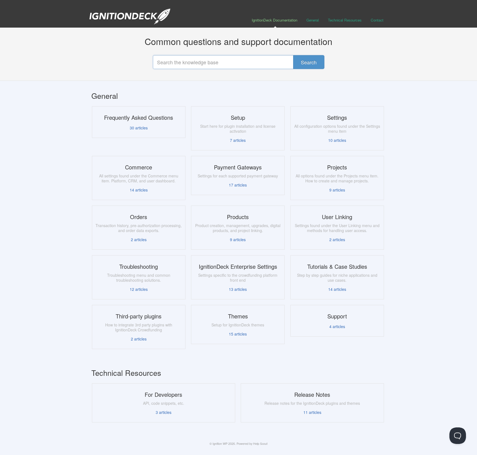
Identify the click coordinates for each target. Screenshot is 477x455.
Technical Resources (345, 20)
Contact (377, 20)
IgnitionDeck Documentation (274, 20)
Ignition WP (220, 443)
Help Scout (260, 443)
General (312, 20)
